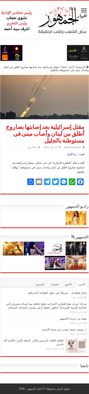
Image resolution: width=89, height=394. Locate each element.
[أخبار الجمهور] (44, 19)
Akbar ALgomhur (72, 147)
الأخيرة (81, 284)
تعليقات (54, 284)
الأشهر (68, 284)
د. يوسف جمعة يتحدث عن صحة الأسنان (64, 329)
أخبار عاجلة (67, 67)
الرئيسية (81, 67)
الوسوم (40, 284)
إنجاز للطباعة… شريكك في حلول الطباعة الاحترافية (57, 292)
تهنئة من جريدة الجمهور (73, 318)
